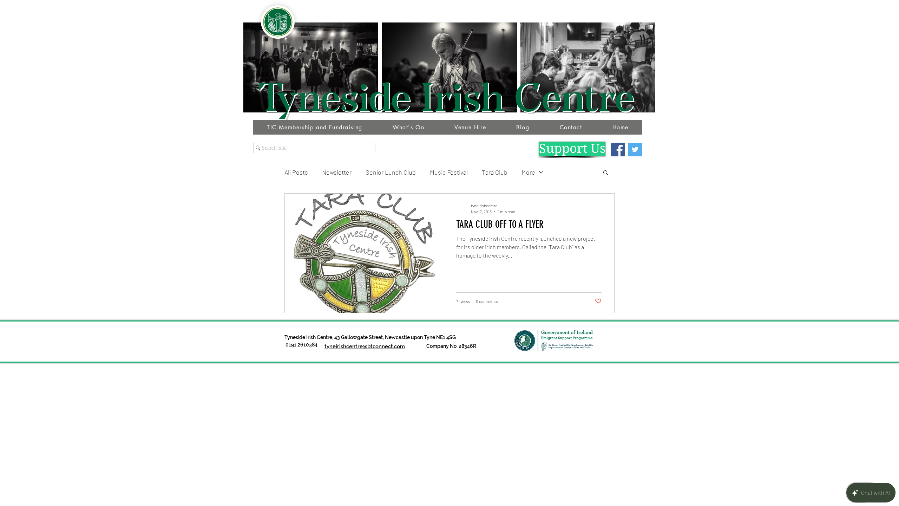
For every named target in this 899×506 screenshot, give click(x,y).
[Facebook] (618, 149)
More (528, 172)
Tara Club (494, 172)
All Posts (296, 172)
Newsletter (337, 172)
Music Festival (449, 172)
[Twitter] (635, 149)
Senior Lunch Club (391, 172)
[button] (605, 173)
